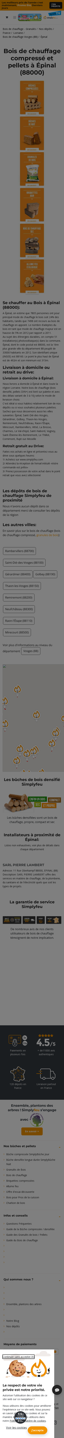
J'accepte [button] (37, 1430)
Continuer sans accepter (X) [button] (18, 1356)
